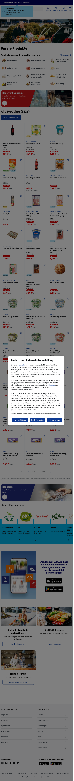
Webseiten (22, 365)
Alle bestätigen (20, 420)
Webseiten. (51, 385)
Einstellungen (55, 420)
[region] (36, 390)
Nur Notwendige (37, 420)
